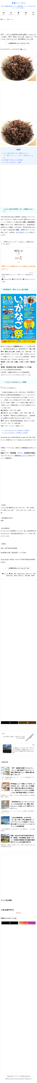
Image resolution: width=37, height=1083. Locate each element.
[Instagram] (27, 923)
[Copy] (27, 722)
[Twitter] (9, 722)
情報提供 (25, 448)
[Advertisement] (21, 25)
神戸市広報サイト (21, 232)
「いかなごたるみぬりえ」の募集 (11, 162)
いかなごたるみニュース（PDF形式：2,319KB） (16, 430)
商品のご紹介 (9, 575)
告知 (34, 573)
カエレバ (34, 272)
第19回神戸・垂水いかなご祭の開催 (12, 160)
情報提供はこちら (20, 455)
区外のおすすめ (21, 573)
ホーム (3, 19)
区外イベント (29, 573)
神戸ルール (20, 575)
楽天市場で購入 (18, 279)
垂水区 (15, 575)
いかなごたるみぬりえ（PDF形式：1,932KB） (15, 432)
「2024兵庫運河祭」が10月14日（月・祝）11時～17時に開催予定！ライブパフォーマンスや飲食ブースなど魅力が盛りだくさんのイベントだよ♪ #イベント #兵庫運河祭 (23, 822)
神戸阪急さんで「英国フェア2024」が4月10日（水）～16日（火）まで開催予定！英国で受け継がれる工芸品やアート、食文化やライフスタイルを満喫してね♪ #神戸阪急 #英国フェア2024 (23, 788)
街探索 (32, 575)
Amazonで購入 (7, 279)
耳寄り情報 (27, 575)
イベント (11, 19)
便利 (15, 573)
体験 (12, 573)
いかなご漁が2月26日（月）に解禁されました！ (15, 153)
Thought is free (28, 1078)
